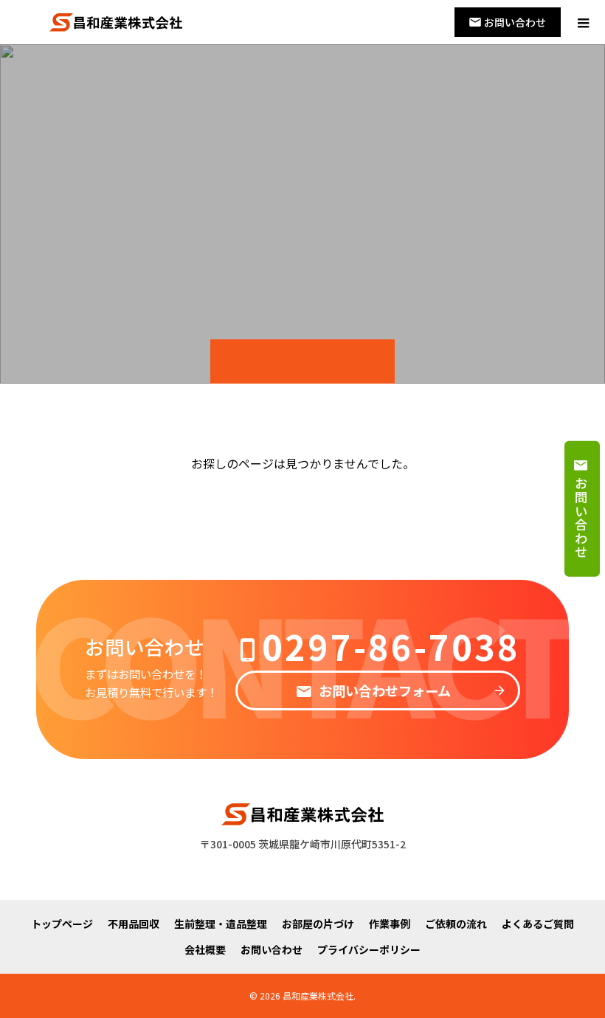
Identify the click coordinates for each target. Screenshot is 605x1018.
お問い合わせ (271, 949)
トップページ (62, 923)
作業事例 (389, 923)
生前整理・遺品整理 (220, 923)
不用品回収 (133, 923)
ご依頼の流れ (456, 923)
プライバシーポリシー (369, 949)
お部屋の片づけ (318, 923)
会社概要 (205, 949)
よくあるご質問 (538, 923)
